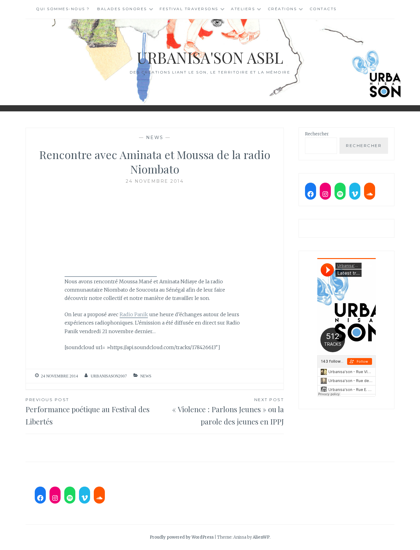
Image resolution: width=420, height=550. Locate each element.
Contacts (323, 8)
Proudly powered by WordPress (182, 537)
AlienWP (261, 537)
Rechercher (317, 134)
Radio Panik (134, 314)
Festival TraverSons (189, 8)
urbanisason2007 (109, 376)
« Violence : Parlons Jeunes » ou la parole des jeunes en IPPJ (228, 412)
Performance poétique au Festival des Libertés (87, 412)
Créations (282, 8)
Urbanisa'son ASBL (210, 57)
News (155, 137)
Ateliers (243, 8)
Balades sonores (122, 8)
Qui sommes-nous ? (63, 8)
